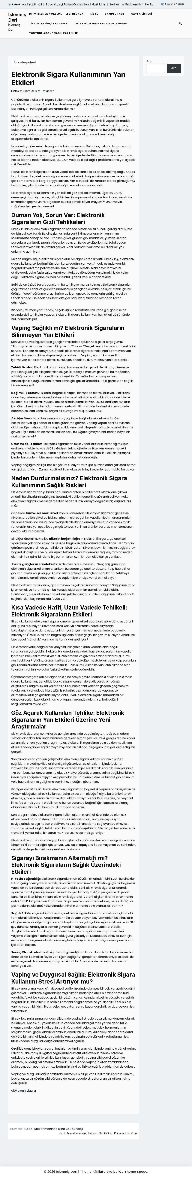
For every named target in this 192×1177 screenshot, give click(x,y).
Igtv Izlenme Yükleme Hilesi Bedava (56, 14)
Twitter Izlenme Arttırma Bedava (100, 23)
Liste (94, 14)
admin (50, 91)
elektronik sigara (23, 1090)
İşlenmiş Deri (17, 17)
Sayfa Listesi (141, 14)
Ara (149, 61)
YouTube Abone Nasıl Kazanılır (53, 33)
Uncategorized (25, 62)
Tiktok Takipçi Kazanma (48, 23)
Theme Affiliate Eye (96, 1171)
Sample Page (114, 14)
